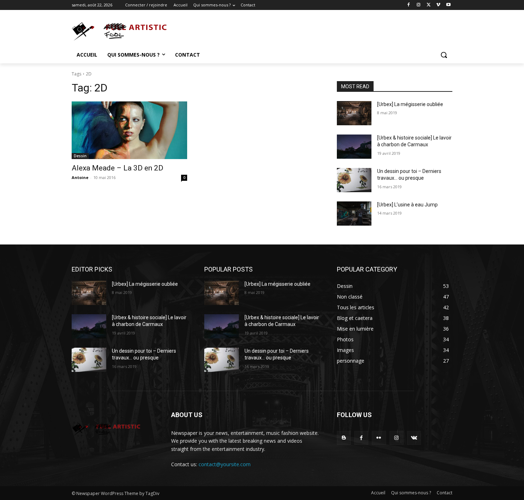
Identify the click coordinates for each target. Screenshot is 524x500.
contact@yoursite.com (225, 464)
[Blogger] (344, 438)
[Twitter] (429, 5)
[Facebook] (409, 5)
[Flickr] (379, 438)
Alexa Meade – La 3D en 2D (117, 168)
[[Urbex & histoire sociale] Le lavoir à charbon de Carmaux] (354, 147)
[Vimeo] (438, 5)
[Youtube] (448, 5)
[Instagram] (419, 5)
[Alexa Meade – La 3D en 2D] (129, 130)
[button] (443, 54)
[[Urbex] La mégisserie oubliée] (354, 113)
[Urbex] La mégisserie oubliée (410, 104)
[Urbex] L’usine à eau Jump (407, 204)
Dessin (80, 155)
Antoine (80, 177)
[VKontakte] (414, 438)
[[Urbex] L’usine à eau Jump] (354, 213)
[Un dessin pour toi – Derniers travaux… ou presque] (354, 180)
